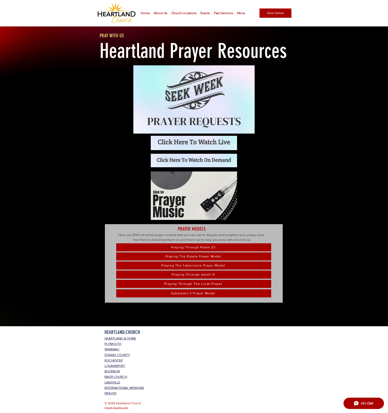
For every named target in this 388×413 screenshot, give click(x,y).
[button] (160, 13)
